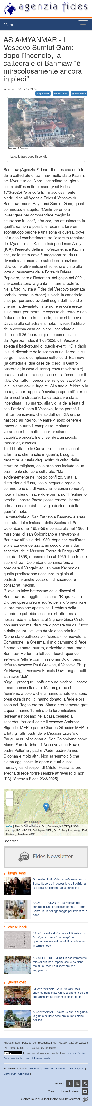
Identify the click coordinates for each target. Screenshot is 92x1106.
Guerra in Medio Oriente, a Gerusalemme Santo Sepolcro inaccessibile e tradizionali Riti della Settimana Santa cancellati (60, 883)
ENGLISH (48, 1068)
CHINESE (23, 1073)
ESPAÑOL (62, 1068)
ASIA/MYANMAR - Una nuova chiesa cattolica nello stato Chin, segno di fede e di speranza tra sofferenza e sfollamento (60, 992)
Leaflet (9, 826)
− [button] (10, 802)
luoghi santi (43, 93)
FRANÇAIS (76, 1068)
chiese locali (61, 93)
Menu (9, 24)
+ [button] (10, 795)
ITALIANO (35, 1068)
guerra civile (79, 93)
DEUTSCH (10, 1073)
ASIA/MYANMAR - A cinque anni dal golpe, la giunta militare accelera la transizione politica (60, 1016)
